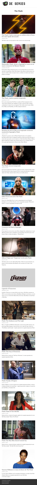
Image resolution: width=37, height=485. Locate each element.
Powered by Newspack (5, 481)
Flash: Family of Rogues (9, 381)
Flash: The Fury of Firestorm (11, 351)
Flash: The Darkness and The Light (13, 321)
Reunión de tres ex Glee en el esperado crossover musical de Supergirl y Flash (17, 131)
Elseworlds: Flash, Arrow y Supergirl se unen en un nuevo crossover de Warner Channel (18, 65)
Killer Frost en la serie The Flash (12, 196)
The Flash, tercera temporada (11, 166)
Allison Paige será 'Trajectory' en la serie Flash (16, 258)
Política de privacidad (5, 483)
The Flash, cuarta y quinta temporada (14, 98)
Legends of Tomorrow (9, 288)
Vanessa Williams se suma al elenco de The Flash (17, 470)
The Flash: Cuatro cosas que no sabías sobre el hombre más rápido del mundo (18, 36)
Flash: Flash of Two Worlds (10, 411)
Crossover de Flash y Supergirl (11, 227)
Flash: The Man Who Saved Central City (14, 440)
